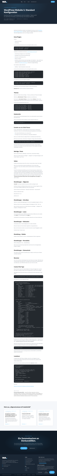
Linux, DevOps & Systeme (29, 460)
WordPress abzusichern (23, 62)
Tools (24, 1)
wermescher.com (34, 1)
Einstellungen (40, 472)
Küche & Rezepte (28, 462)
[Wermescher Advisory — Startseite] (4, 2)
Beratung (53, 1)
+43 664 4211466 (5, 466)
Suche (29, 1)
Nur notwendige (46, 472)
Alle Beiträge (24, 448)
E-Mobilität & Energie (29, 461)
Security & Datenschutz (29, 458)
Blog (21, 1)
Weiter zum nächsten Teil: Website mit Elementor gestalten (24, 386)
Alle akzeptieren (52, 472)
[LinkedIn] (3, 468)
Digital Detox (33, 474)
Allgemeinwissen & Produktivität (10, 7)
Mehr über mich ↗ (32, 448)
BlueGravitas (28, 474)
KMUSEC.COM (24, 474)
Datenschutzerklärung (44, 468)
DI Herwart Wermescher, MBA (19, 392)
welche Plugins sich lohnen (32, 51)
